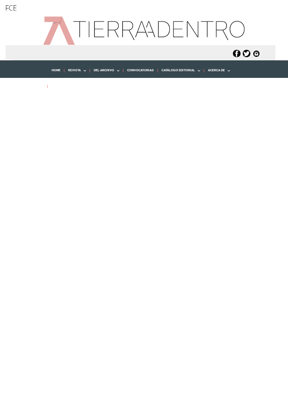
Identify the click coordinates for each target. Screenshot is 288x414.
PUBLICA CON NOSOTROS (71, 86)
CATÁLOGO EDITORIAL (176, 73)
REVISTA (72, 73)
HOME (56, 70)
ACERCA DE (214, 73)
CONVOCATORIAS (140, 70)
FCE (11, 8)
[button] (26, 102)
